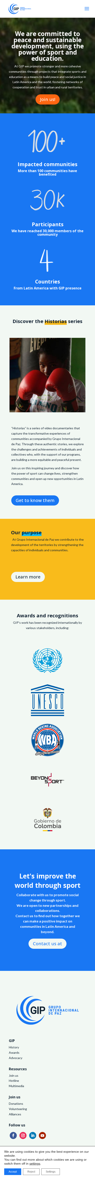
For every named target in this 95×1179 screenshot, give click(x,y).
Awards (14, 1052)
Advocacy (15, 1058)
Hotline (14, 1080)
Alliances (15, 1114)
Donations (16, 1103)
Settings (50, 1171)
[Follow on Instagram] (23, 1135)
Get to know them (35, 500)
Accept (13, 1171)
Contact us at (47, 944)
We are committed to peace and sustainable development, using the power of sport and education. (47, 46)
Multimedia (16, 1086)
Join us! (47, 99)
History (14, 1047)
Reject (31, 1171)
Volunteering (18, 1109)
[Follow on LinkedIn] (32, 1135)
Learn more (27, 577)
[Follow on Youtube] (42, 1135)
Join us (13, 1075)
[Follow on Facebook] (13, 1135)
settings (34, 1163)
